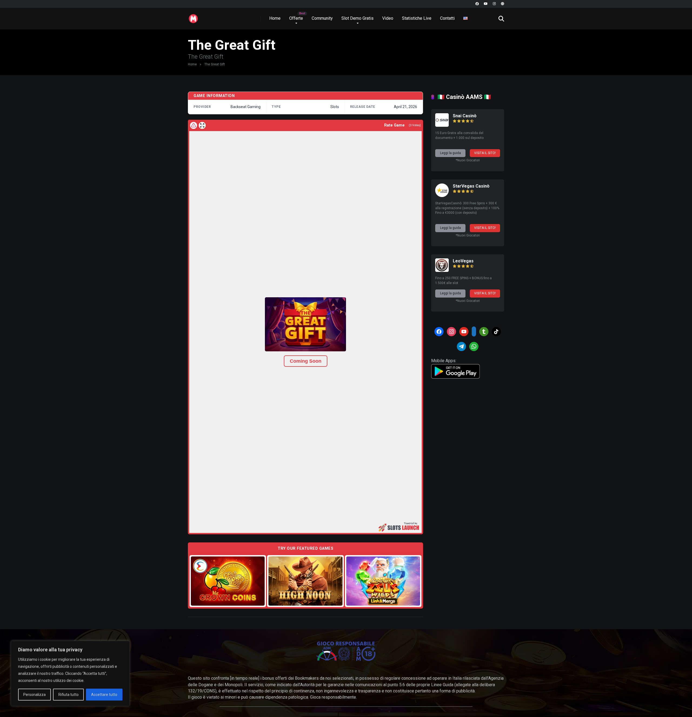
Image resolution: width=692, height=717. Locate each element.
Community (322, 18)
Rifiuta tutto (68, 694)
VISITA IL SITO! (485, 153)
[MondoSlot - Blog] (193, 16)
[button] (305, 324)
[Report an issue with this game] (193, 125)
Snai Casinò (465, 115)
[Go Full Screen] (202, 125)
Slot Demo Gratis (357, 18)
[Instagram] (494, 4)
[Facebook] (477, 4)
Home (275, 18)
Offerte (296, 18)
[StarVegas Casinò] (442, 195)
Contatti (447, 18)
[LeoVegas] (442, 270)
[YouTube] (486, 4)
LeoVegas (463, 261)
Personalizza (34, 694)
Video (387, 18)
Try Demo (228, 580)
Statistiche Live (416, 18)
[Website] (502, 4)
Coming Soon (305, 361)
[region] (70, 673)
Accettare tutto (104, 694)
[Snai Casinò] (442, 125)
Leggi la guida (450, 153)
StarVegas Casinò (471, 186)
